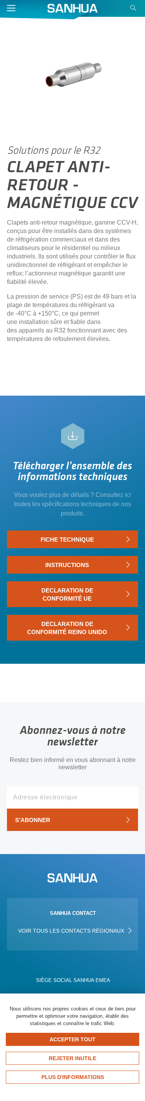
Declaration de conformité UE (67, 594)
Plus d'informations (72, 1077)
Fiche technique (67, 539)
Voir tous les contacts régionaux (72, 931)
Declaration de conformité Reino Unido (67, 628)
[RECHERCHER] (134, 10)
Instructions (67, 565)
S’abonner (32, 820)
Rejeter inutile (72, 1058)
